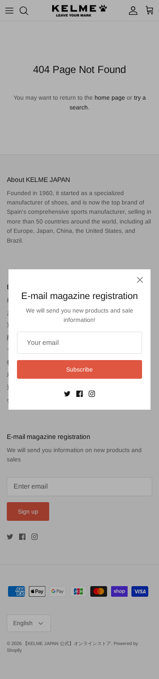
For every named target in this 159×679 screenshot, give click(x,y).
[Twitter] (67, 394)
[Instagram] (92, 394)
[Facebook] (79, 394)
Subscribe (79, 369)
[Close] (140, 280)
